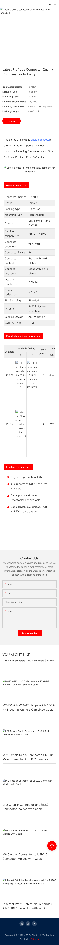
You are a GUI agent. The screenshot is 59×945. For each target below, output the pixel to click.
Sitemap (35, 939)
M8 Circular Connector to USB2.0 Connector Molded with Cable (25, 856)
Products (51, 660)
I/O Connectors (36, 660)
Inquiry (11, 121)
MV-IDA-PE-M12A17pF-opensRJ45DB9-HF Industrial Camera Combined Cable (29, 707)
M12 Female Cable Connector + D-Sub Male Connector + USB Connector (28, 757)
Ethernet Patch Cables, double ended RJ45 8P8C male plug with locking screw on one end (27, 906)
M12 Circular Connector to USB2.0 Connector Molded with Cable (25, 807)
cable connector (40, 139)
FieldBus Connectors (14, 660)
